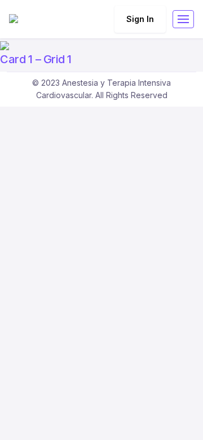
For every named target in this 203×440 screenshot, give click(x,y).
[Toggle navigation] (183, 19)
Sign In (140, 19)
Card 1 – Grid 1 (36, 59)
